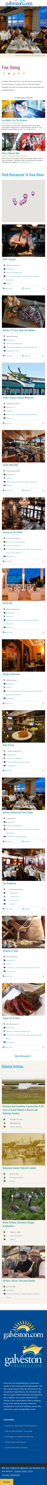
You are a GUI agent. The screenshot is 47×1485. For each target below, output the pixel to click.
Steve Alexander (16, 1236)
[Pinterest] (19, 73)
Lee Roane (10, 1290)
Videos (23, 1294)
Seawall (9, 283)
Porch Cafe (7, 603)
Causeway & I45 (12, 351)
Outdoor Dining (21, 620)
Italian (9, 478)
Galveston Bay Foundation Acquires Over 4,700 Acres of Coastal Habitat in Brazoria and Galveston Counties (23, 1109)
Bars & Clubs (10, 542)
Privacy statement (11, 1475)
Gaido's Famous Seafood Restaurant (18, 397)
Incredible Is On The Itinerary (14, 120)
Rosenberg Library (16, 1177)
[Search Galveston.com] (37, 6)
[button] (33, 193)
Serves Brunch (16, 553)
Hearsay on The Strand (12, 532)
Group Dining (21, 276)
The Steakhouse (9, 883)
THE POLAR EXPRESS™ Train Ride (18, 1431)
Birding (18, 1127)
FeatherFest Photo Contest (16, 1447)
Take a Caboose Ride (11, 153)
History (12, 1181)
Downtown (10, 556)
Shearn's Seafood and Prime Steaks (18, 812)
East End (9, 627)
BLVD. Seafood (9, 259)
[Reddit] (14, 73)
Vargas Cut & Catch (11, 1018)
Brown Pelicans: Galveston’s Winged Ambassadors (18, 1224)
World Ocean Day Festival (15, 1442)
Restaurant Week (33, 276)
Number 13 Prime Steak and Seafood (19, 330)
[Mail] (24, 73)
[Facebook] (4, 73)
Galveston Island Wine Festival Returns (21, 1425)
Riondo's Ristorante (11, 674)
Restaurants (10, 269)
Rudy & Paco (8, 745)
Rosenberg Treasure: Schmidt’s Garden (19, 1168)
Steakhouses (17, 272)
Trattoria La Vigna (10, 950)
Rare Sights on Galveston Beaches (19, 1436)
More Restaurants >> (23, 1056)
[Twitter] (9, 73)
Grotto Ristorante (10, 465)
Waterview (10, 280)
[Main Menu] (42, 6)
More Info (8, 288)
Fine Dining (10, 276)
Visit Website (28, 129)
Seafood (9, 272)
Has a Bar (30, 549)
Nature (12, 1127)
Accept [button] (6, 1482)
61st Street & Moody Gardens (16, 836)
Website (27, 288)
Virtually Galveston (13, 1294)
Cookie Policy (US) (23, 1471)
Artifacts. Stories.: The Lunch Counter (19, 1280)
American (9, 545)
